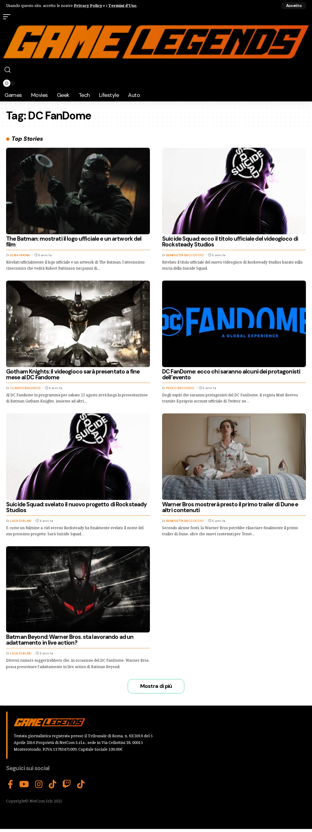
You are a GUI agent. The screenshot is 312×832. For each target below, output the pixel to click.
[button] (294, 5)
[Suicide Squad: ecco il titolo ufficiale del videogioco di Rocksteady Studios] (234, 191)
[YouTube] (24, 784)
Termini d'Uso (122, 5)
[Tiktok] (81, 784)
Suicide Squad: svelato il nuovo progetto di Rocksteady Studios (76, 507)
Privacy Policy (88, 5)
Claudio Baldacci (25, 388)
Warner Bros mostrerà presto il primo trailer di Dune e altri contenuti (230, 507)
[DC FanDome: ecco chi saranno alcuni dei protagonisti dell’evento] (234, 324)
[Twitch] (67, 784)
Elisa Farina (20, 255)
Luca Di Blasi (20, 521)
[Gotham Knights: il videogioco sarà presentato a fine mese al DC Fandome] (78, 324)
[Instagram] (39, 784)
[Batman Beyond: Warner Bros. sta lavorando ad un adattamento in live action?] (78, 589)
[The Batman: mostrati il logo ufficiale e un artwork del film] (78, 191)
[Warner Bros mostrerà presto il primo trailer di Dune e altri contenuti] (234, 456)
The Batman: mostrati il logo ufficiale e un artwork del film (74, 241)
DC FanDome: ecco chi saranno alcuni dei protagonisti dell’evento (231, 374)
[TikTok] (52, 784)
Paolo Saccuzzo (180, 388)
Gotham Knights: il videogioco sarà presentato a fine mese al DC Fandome (73, 374)
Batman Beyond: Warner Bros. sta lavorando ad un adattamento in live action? (69, 639)
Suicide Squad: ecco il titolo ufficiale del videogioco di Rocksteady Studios (230, 241)
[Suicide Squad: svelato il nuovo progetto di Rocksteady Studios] (78, 456)
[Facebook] (10, 784)
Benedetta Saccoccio (185, 255)
